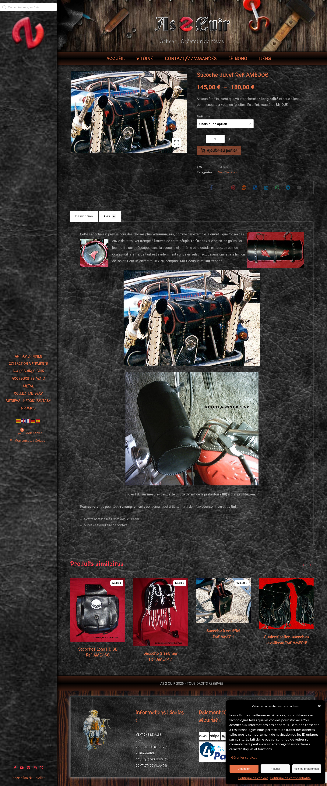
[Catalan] (18, 421)
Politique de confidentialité (290, 778)
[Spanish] (38, 421)
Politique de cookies (253, 778)
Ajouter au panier (222, 150)
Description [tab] (84, 216)
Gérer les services (244, 757)
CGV (138, 741)
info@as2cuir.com (126, 519)
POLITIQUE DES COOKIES (151, 759)
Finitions (203, 116)
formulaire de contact (112, 525)
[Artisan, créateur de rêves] (28, 32)
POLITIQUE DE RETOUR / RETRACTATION (151, 750)
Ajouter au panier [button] (102, 637)
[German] (33, 421)
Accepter (244, 768)
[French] (28, 421)
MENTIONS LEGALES (148, 734)
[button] (319, 706)
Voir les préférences (306, 768)
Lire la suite (287, 625)
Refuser (275, 768)
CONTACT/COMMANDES (151, 765)
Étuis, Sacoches (227, 172)
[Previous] (303, 564)
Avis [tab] (109, 216)
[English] (23, 421)
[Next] (310, 564)
